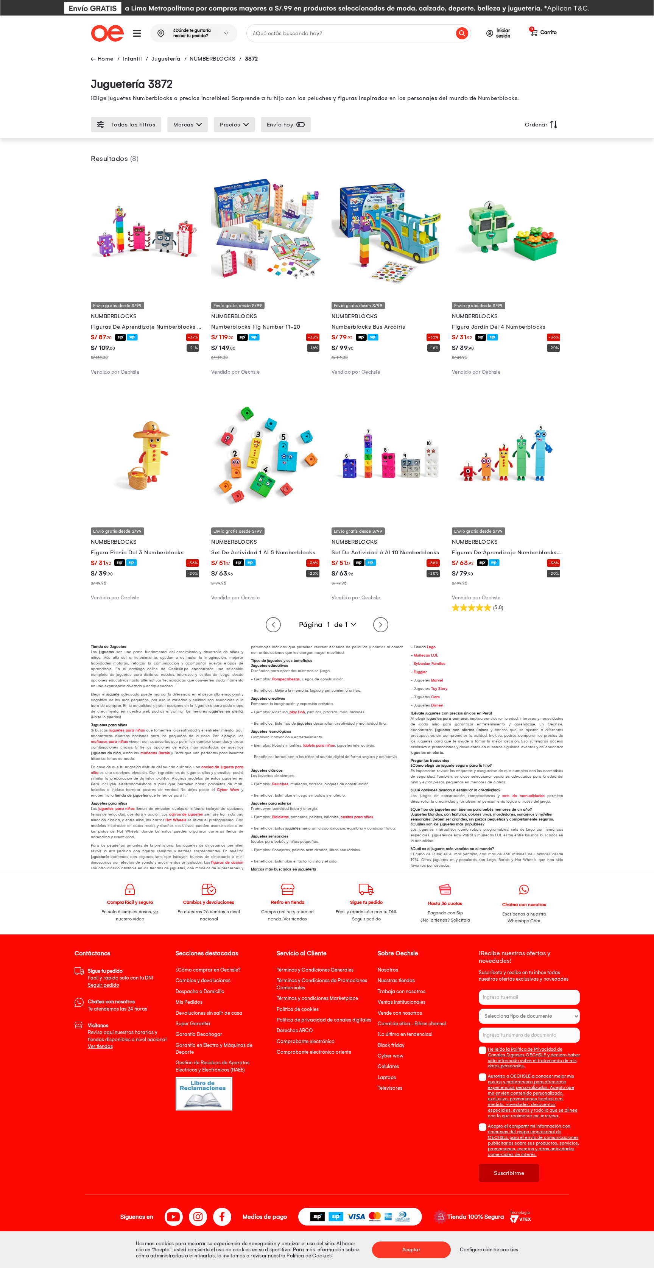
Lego (431, 647)
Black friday (391, 1045)
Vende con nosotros (400, 1013)
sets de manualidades (522, 796)
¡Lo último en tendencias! (405, 1034)
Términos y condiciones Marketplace (317, 998)
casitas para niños (357, 817)
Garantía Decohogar (199, 1034)
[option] (327, 8)
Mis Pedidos (189, 1002)
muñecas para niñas (109, 741)
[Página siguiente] (380, 624)
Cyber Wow (228, 790)
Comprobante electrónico (306, 1041)
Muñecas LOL (426, 655)
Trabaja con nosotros (401, 991)
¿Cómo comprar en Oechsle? (208, 970)
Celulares (388, 1066)
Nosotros (388, 970)
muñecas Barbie (154, 753)
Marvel (437, 680)
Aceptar (411, 1249)
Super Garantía (193, 1023)
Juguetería (166, 58)
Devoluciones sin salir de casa (209, 1013)
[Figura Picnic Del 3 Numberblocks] (146, 510)
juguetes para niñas (127, 730)
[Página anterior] (273, 624)
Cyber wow (390, 1056)
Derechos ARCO (295, 1030)
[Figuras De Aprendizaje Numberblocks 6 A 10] (146, 284)
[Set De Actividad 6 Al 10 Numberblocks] (387, 510)
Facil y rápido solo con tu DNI (120, 978)
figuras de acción (226, 862)
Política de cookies (298, 1009)
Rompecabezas (286, 679)
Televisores (390, 1088)
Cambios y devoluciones (203, 980)
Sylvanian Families (429, 663)
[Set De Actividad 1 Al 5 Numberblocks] (266, 510)
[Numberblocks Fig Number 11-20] (266, 284)
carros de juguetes (185, 814)
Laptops (387, 1077)
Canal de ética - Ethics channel (412, 1023)
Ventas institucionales (401, 1002)
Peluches (280, 784)
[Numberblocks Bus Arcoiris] (387, 284)
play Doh (297, 712)
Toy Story (439, 688)
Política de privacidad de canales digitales (324, 1020)
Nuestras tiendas (396, 980)
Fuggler (420, 672)
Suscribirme (509, 1173)
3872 (251, 58)
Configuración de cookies (489, 1249)
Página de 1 (323, 625)
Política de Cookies (309, 1256)
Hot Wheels (175, 820)
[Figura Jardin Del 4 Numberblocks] (507, 284)
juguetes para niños (116, 808)
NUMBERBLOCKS (212, 58)
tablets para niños (319, 745)
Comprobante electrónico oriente (314, 1052)
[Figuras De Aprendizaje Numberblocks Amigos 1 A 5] (507, 510)
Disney (437, 705)
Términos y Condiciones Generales (315, 970)
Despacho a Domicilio (200, 991)
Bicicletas (280, 817)
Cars (435, 697)
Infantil (132, 58)
